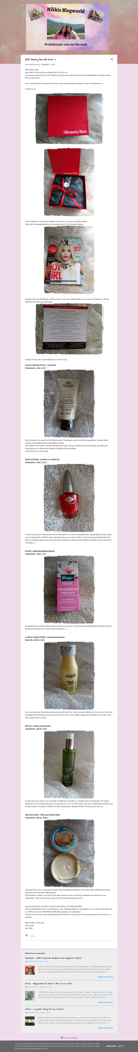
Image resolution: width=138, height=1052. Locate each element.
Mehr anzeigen (105, 977)
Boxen (32, 936)
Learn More (111, 1046)
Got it (121, 1046)
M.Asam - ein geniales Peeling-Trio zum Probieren (44, 1009)
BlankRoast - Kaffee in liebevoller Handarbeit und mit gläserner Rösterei (53, 958)
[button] (111, 59)
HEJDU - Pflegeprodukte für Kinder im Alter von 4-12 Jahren (48, 983)
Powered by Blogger (70, 1038)
